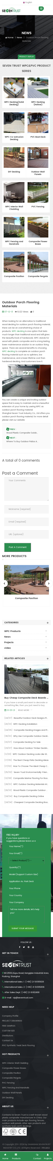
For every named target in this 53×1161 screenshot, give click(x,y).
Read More (23, 710)
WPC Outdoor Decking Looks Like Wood (32, 754)
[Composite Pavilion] (14, 262)
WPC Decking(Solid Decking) (14, 103)
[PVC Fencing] (38, 192)
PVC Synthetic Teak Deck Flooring (18, 1045)
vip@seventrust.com (23, 997)
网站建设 (46, 1148)
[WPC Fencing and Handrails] (14, 227)
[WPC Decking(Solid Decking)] (14, 88)
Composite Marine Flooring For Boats (31, 778)
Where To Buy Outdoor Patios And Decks (22, 441)
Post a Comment (17, 547)
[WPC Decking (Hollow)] (38, 88)
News (19, 37)
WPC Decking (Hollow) (38, 103)
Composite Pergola (38, 276)
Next (48, 583)
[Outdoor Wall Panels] (38, 157)
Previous (4, 583)
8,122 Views (22, 311)
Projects (9, 642)
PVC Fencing (38, 206)
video (7, 648)
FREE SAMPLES (8, 1025)
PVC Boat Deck (38, 137)
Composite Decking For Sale (27, 742)
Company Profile (10, 1016)
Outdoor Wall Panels (38, 173)
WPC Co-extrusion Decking (14, 138)
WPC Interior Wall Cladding (14, 208)
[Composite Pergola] (38, 262)
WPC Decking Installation (25, 724)
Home (10, 37)
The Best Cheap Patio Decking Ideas (30, 760)
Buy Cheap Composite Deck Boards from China (26, 698)
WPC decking (18, 331)
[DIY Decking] (14, 157)
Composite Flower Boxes (38, 243)
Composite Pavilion (14, 276)
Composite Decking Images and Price (32, 730)
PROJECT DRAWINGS (12, 1020)
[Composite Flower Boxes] (38, 227)
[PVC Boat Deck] (38, 122)
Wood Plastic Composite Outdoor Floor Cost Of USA (22, 432)
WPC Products (12, 631)
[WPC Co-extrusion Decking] (14, 122)
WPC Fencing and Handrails (14, 243)
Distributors (7, 1035)
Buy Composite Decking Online (29, 796)
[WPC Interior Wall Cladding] (14, 192)
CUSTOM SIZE (8, 1030)
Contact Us (7, 1040)
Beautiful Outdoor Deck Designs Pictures (33, 718)
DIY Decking (14, 172)
